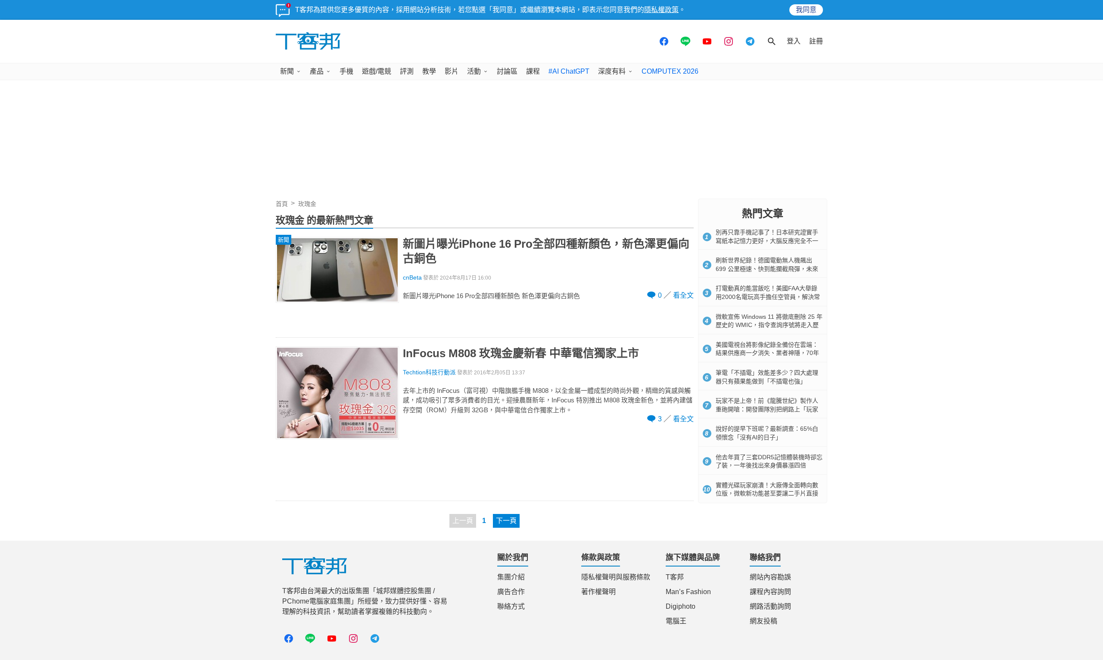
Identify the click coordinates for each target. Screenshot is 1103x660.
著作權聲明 (598, 591)
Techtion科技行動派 (429, 372)
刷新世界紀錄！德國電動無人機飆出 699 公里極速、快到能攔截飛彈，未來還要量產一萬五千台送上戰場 (767, 268)
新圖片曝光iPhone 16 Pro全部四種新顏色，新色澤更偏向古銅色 (546, 251)
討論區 (507, 71)
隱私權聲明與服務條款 (615, 577)
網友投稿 (763, 621)
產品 (317, 71)
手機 (346, 71)
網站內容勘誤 (770, 577)
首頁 (282, 204)
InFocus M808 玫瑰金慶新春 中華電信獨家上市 (521, 353)
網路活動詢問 (770, 606)
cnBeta (412, 277)
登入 (794, 41)
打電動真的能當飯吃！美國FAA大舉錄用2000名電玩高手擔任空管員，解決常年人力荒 (768, 296)
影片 (451, 71)
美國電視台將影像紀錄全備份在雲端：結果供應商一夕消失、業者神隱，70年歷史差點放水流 (767, 353)
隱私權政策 (661, 9)
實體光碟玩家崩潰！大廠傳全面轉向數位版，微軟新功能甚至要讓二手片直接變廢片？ (767, 493)
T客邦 (675, 577)
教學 (429, 71)
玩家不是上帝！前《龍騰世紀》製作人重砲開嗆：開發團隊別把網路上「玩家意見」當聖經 (767, 409)
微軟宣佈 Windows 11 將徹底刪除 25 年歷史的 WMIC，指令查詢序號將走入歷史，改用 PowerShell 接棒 (769, 325)
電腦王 (676, 621)
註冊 (816, 41)
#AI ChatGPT (568, 71)
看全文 (683, 295)
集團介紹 (511, 577)
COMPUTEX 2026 (670, 71)
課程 (533, 71)
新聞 (287, 71)
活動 (474, 71)
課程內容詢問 (770, 591)
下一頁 (506, 520)
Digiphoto (680, 606)
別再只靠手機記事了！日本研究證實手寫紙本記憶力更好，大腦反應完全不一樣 (767, 240)
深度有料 (612, 71)
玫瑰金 (307, 204)
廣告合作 (511, 591)
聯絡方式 (511, 606)
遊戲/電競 (376, 71)
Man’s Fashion (688, 591)
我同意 (806, 9)
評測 (407, 71)
